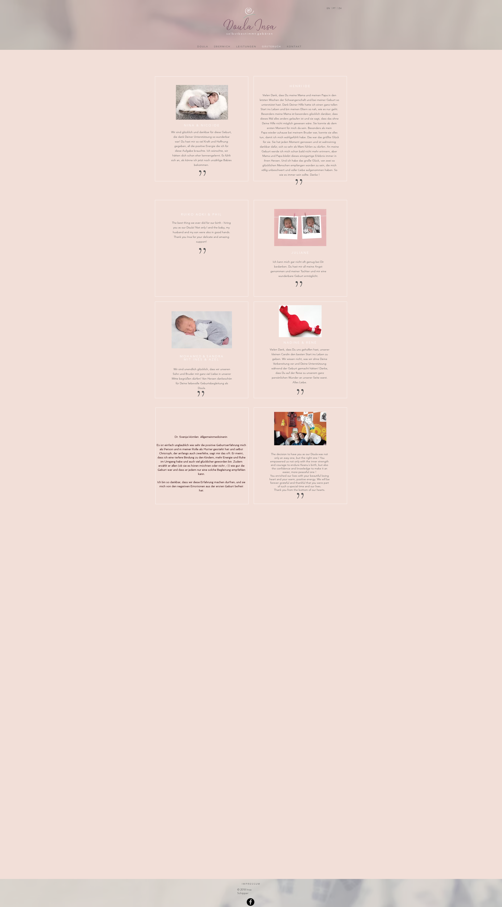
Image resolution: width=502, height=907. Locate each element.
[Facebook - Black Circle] (250, 902)
